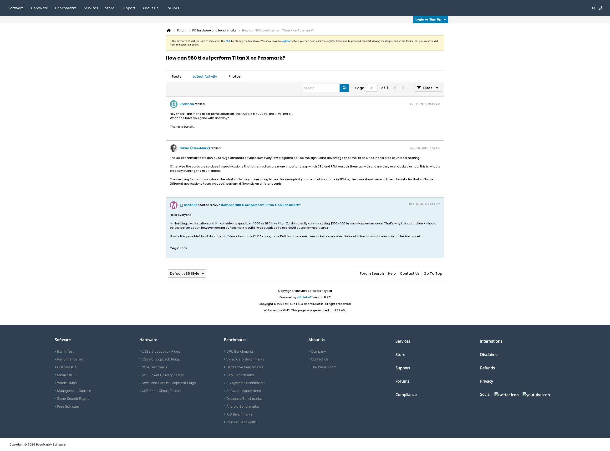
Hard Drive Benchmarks (244, 367)
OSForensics (66, 367)
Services (403, 341)
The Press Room (323, 367)
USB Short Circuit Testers (161, 391)
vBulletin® (304, 297)
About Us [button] (150, 7)
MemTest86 (66, 375)
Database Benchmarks (244, 398)
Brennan (186, 104)
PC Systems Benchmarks (245, 383)
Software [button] (16, 7)
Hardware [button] (39, 7)
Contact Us (410, 273)
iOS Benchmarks (239, 414)
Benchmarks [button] (66, 7)
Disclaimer (489, 354)
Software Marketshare (243, 391)
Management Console (74, 391)
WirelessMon (67, 383)
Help (392, 273)
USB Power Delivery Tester (162, 375)
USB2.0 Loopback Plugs (161, 359)
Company (318, 351)
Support (128, 7)
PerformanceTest (70, 359)
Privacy (486, 381)
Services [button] (91, 7)
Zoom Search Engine (73, 398)
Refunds (487, 367)
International (491, 341)
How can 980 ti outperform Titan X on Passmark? (261, 205)
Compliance (406, 394)
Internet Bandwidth (241, 422)
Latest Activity (205, 76)
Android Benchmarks (242, 406)
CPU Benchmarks (240, 351)
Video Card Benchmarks (245, 359)
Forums (172, 7)
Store (400, 354)
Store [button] (109, 7)
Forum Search (372, 273)
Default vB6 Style (184, 273)
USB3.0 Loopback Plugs (161, 351)
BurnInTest (65, 351)
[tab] (176, 76)
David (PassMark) (194, 148)
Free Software (68, 406)
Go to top (433, 273)
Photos (235, 76)
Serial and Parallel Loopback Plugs (169, 383)
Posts (176, 76)
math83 (190, 205)
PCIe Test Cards (154, 367)
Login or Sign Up (428, 19)
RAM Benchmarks (240, 375)
